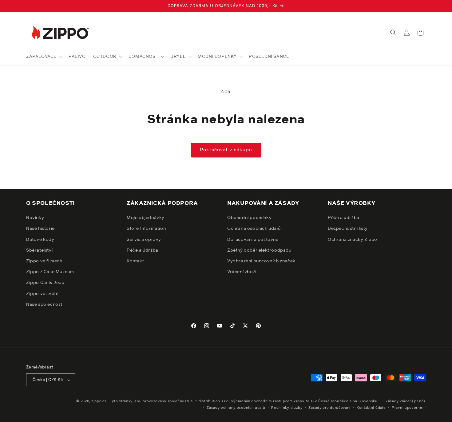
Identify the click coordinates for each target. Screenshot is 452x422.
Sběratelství (39, 250)
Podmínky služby (287, 407)
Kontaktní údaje (371, 407)
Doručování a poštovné (253, 239)
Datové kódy (40, 239)
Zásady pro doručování (329, 407)
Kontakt (135, 261)
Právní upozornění (409, 407)
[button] (43, 56)
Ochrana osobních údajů (253, 228)
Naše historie (40, 228)
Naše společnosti (45, 304)
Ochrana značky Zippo (352, 239)
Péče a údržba (142, 250)
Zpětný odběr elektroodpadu (259, 250)
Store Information (146, 228)
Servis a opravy (144, 239)
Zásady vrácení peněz (406, 401)
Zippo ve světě (42, 294)
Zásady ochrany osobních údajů (236, 407)
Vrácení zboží (241, 272)
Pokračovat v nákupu (226, 150)
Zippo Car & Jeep (45, 283)
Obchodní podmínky (249, 218)
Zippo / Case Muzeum (50, 272)
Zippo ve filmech (44, 261)
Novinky (35, 218)
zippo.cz (99, 401)
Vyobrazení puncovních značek (261, 261)
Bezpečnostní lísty (348, 228)
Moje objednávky (146, 218)
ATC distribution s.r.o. (209, 401)
